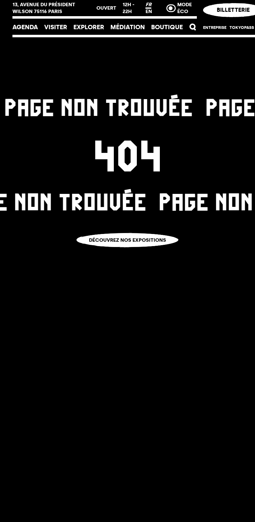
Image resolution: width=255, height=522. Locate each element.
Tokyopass (242, 27)
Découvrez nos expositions (127, 240)
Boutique (167, 27)
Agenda (25, 27)
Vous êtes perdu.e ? (127, 251)
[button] (193, 27)
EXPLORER (88, 27)
